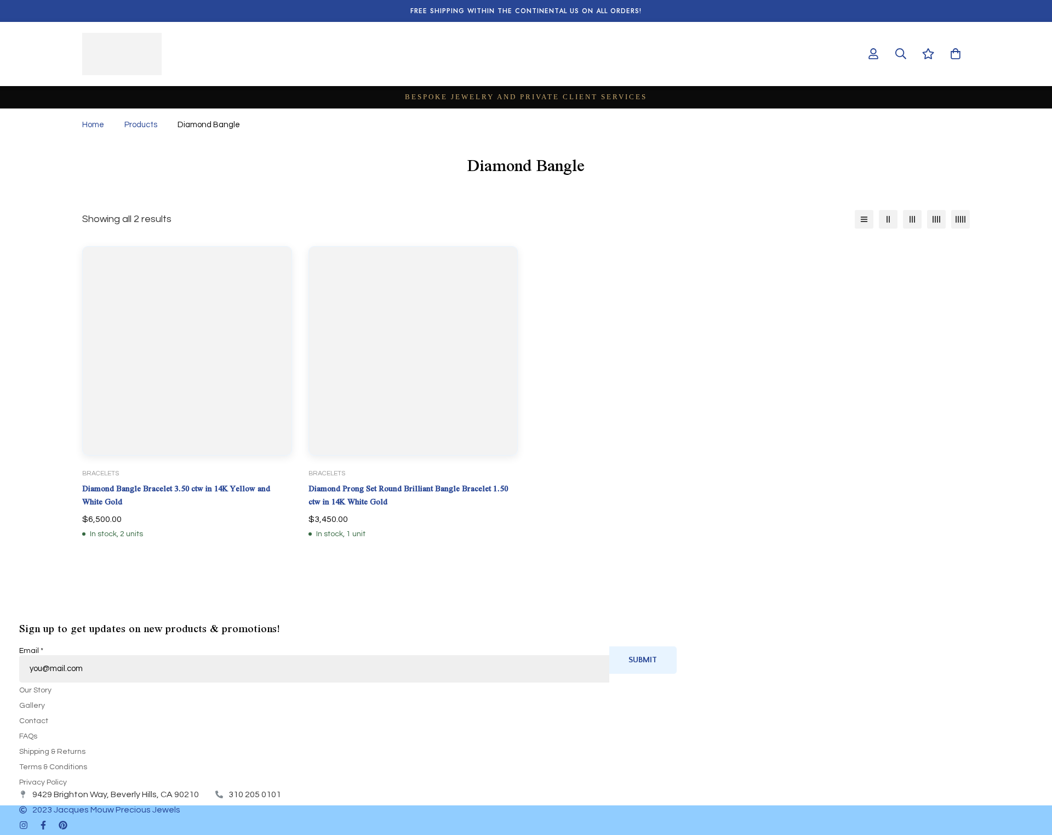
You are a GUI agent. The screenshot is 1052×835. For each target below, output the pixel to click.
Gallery (32, 705)
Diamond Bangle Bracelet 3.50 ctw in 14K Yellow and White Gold (176, 495)
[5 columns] (960, 219)
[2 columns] (888, 219)
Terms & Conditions (53, 767)
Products (140, 125)
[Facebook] (43, 825)
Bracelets (100, 473)
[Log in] (873, 54)
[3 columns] (912, 219)
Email (31, 651)
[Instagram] (23, 825)
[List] (864, 219)
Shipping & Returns (52, 752)
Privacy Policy (43, 782)
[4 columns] (936, 219)
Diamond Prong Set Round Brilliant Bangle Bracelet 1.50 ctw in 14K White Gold (408, 495)
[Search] (900, 54)
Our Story (35, 690)
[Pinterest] (63, 825)
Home (93, 125)
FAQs (28, 736)
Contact (33, 721)
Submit (642, 659)
